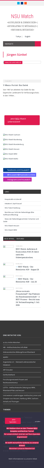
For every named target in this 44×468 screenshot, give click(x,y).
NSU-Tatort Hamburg (12, 208)
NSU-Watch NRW (11, 230)
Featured (20, 239)
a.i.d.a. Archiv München (11, 342)
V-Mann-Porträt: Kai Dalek (15, 85)
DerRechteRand (9, 375)
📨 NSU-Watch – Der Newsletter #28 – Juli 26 (26, 280)
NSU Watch (22, 16)
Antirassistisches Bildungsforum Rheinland (19, 352)
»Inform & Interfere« (22, 29)
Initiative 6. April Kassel (13, 203)
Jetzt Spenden (12, 420)
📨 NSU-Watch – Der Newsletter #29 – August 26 (27, 268)
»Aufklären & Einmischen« (22, 22)
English (27, 36)
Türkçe (18, 36)
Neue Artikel (9, 239)
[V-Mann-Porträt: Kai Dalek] (22, 71)
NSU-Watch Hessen (12, 226)
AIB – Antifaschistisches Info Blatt (15, 347)
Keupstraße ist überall (13, 199)
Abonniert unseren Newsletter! (22, 448)
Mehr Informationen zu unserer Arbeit (22, 459)
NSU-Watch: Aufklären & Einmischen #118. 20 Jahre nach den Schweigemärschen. (27, 253)
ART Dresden (8, 370)
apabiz (5, 357)
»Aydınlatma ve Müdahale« (22, 26)
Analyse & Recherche (13, 62)
